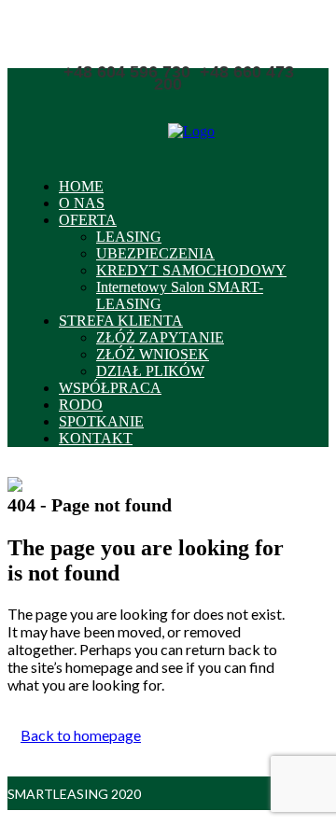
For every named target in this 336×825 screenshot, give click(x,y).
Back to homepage (81, 735)
